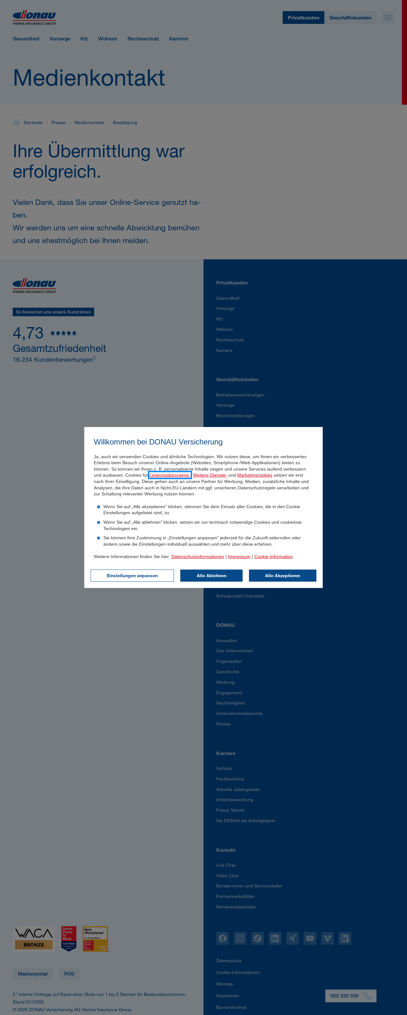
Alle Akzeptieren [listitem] (282, 575)
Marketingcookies (254, 475)
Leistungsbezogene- (169, 475)
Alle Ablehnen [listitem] (211, 575)
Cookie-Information (273, 556)
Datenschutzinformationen (197, 556)
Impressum (239, 556)
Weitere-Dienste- (210, 475)
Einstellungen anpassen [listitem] (132, 575)
